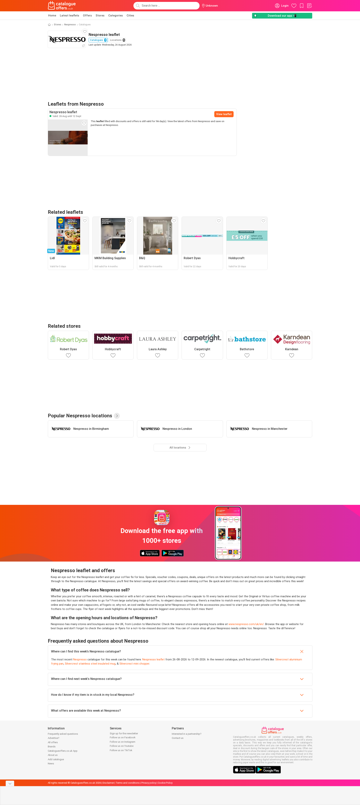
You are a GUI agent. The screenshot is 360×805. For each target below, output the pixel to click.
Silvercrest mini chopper (134, 663)
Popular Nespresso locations (80, 415)
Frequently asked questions (63, 733)
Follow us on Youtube (121, 746)
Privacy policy (148, 782)
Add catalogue (56, 759)
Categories (115, 15)
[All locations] (117, 416)
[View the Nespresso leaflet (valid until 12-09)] (68, 137)
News (51, 763)
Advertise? (53, 738)
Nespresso (70, 24)
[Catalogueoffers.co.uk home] (62, 5)
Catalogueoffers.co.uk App (62, 750)
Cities (130, 15)
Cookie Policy (165, 782)
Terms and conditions (128, 782)
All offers (53, 742)
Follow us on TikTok (121, 750)
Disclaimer (108, 782)
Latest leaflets (69, 15)
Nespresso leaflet (153, 659)
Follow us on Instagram (122, 741)
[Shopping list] (309, 6)
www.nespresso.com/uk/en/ (246, 624)
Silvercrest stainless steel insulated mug (90, 663)
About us (53, 755)
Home (52, 15)
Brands (52, 746)
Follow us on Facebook (122, 737)
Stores (100, 15)
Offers (87, 15)
